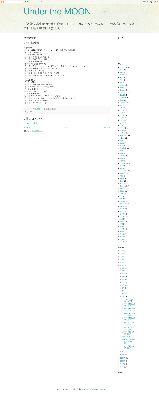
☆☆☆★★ (123, 67)
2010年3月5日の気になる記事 (128, 328)
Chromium (123, 98)
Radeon (122, 173)
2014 (122, 256)
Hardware (123, 135)
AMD (121, 70)
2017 (122, 251)
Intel (121, 140)
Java (121, 145)
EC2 (121, 110)
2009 (122, 358)
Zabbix (122, 209)
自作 (121, 234)
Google (122, 128)
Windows (123, 201)
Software (123, 186)
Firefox (122, 115)
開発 (121, 226)
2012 (122, 262)
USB (121, 196)
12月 (124, 271)
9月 (123, 279)
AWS (121, 77)
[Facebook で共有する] (52, 109)
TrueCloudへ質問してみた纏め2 (128, 300)
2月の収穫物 (126, 337)
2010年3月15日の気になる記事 (128, 309)
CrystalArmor (124, 102)
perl (121, 166)
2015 (122, 254)
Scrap (122, 183)
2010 (122, 268)
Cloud (122, 100)
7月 (123, 285)
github (122, 123)
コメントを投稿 (32, 123)
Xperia (122, 206)
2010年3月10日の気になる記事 (128, 319)
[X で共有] (50, 109)
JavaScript (123, 148)
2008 (122, 361)
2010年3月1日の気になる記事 (128, 347)
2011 (122, 265)
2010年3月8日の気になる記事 (128, 323)
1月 (123, 354)
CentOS (122, 95)
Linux (122, 156)
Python (122, 168)
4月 (123, 294)
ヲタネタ (32, 112)
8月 (123, 282)
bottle (122, 87)
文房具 (122, 242)
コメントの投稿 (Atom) (35, 131)
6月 (123, 288)
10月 (124, 276)
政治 (121, 236)
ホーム (67, 127)
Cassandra (123, 92)
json (121, 151)
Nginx (122, 161)
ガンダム (123, 211)
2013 (122, 259)
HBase (122, 138)
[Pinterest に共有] (55, 109)
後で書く (123, 229)
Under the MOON (57, 11)
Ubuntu (122, 194)
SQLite (122, 191)
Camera (122, 90)
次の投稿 (27, 127)
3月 (123, 297)
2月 (123, 351)
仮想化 (122, 221)
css (121, 105)
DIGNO (122, 108)
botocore (123, 85)
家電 (121, 224)
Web (121, 199)
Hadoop (122, 133)
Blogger (102, 389)
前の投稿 (107, 127)
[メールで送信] (45, 109)
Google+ (123, 130)
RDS (121, 176)
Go (121, 125)
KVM (121, 153)
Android (122, 72)
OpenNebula (124, 163)
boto (121, 82)
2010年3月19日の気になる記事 (128, 305)
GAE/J (122, 120)
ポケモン (123, 214)
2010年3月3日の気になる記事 (128, 333)
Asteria (122, 75)
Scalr (121, 181)
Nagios (122, 158)
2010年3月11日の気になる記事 (128, 314)
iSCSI (122, 143)
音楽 (121, 219)
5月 (123, 291)
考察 (121, 231)
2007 (122, 364)
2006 (122, 367)
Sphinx (122, 189)
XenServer (123, 204)
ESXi (121, 113)
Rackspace (123, 171)
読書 (121, 239)
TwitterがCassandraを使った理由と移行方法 (128, 341)
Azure (122, 80)
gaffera (84, 389)
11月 (124, 273)
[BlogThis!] (47, 109)
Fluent (122, 118)
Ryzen (122, 178)
